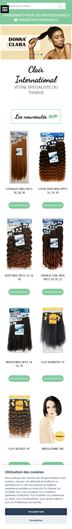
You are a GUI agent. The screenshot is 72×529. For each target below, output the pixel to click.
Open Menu (5, 9)
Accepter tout (36, 511)
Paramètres (36, 520)
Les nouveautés (31, 116)
